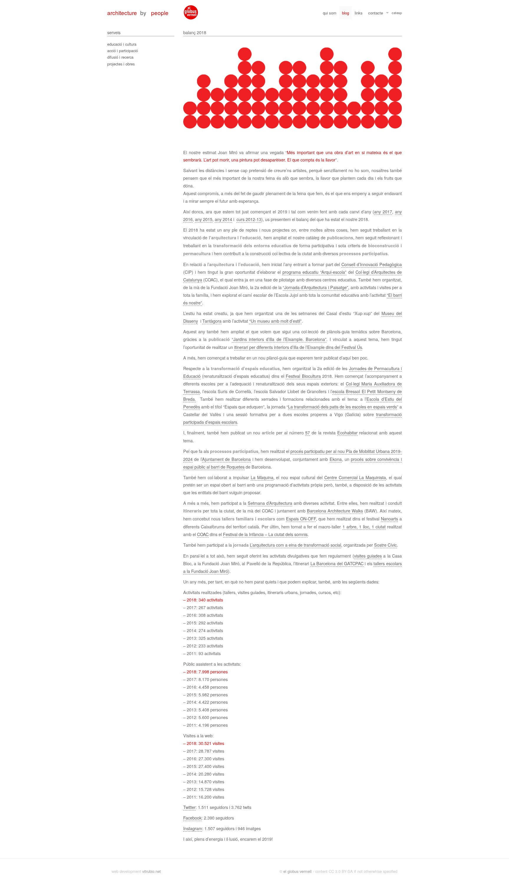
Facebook (192, 818)
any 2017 (383, 211)
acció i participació (122, 50)
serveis (113, 32)
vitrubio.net (151, 871)
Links (359, 13)
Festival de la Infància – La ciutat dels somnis (265, 534)
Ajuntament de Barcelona (226, 459)
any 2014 (223, 219)
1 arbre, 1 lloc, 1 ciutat (364, 526)
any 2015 (203, 219)
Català (394, 13)
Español (399, 13)
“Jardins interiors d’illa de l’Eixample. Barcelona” (279, 339)
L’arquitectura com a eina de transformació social (295, 545)
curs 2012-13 (249, 219)
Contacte (375, 13)
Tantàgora (212, 321)
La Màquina (262, 477)
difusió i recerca (120, 57)
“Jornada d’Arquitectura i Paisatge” (315, 287)
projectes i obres (121, 64)
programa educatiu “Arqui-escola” (314, 272)
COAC (203, 534)
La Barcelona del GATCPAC (336, 563)
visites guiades (368, 556)
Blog (345, 13)
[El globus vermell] (191, 12)
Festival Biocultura (303, 376)
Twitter (189, 807)
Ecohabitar (347, 432)
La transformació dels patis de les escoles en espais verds (342, 406)
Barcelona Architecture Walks (335, 510)
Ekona (336, 459)
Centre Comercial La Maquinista (355, 477)
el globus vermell (297, 871)
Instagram (192, 828)
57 (307, 432)
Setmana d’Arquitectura (270, 503)
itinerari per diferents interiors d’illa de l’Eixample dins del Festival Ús (298, 347)
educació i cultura (121, 44)
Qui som (329, 13)
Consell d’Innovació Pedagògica (371, 264)
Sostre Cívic (385, 545)
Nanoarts (389, 518)
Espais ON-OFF (301, 518)
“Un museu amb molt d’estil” (275, 321)
